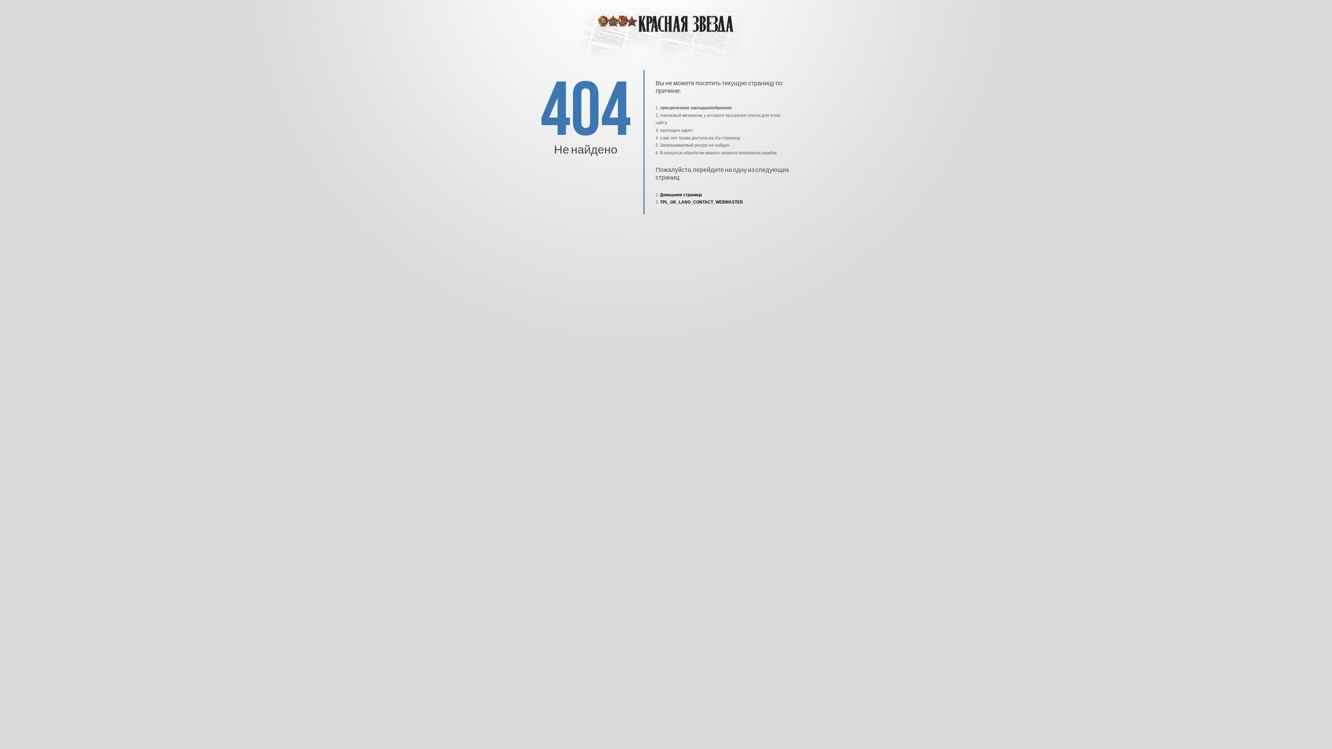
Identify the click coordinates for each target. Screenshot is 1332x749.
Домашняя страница (681, 194)
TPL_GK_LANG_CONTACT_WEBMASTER (701, 202)
